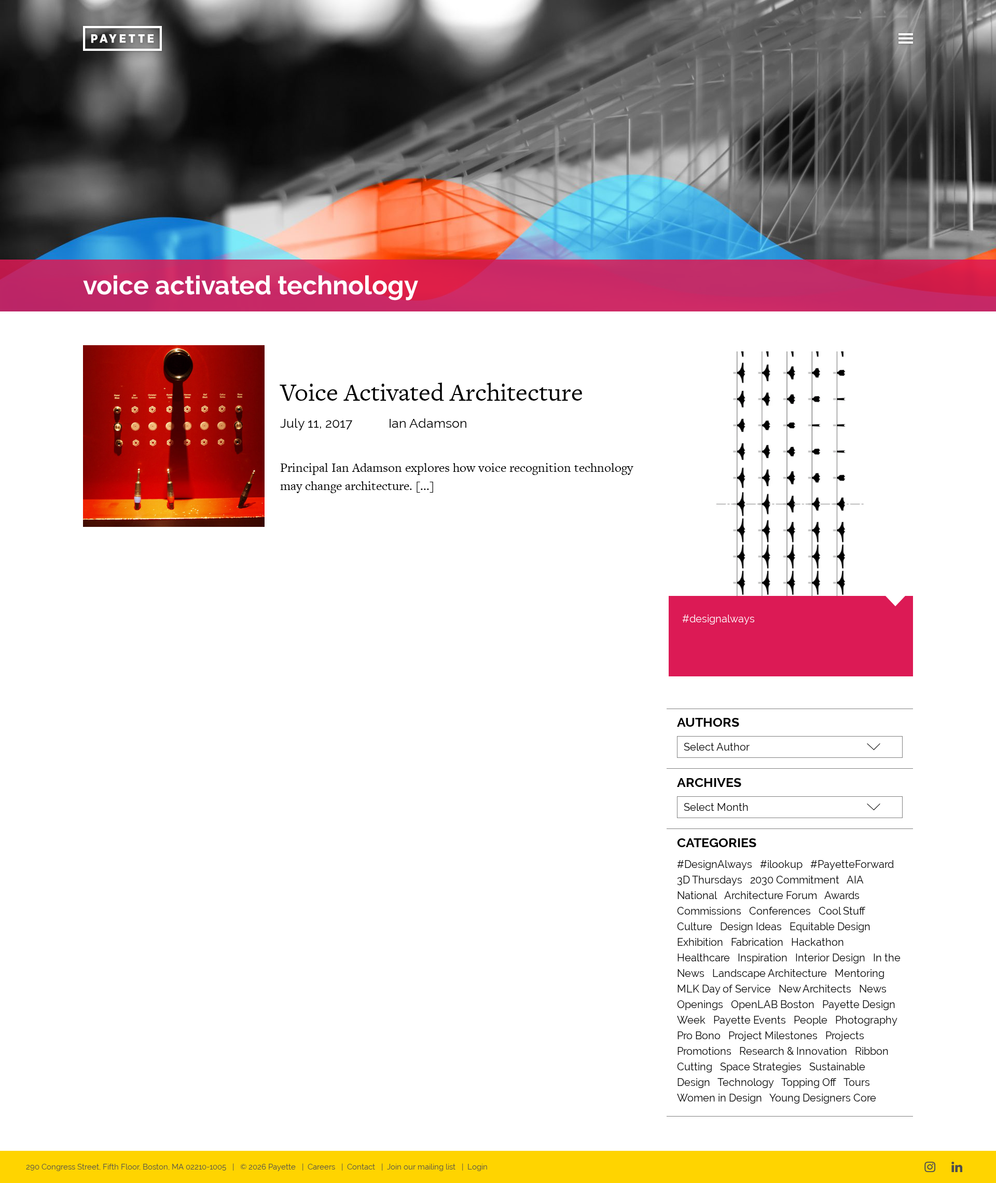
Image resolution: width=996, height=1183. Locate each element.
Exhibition (700, 942)
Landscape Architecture (769, 973)
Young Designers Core (822, 1098)
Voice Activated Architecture (431, 392)
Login (477, 1167)
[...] (425, 485)
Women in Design (719, 1098)
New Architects (815, 989)
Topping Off (808, 1082)
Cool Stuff (842, 911)
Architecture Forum (770, 895)
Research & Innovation (793, 1051)
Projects (844, 1035)
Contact (361, 1167)
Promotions (704, 1051)
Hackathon (817, 942)
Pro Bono (699, 1035)
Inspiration (762, 957)
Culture (694, 926)
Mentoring (859, 973)
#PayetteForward (852, 864)
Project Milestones (773, 1035)
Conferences (780, 911)
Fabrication (757, 942)
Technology (745, 1082)
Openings (700, 1004)
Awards (842, 895)
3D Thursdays (709, 880)
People (810, 1020)
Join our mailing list (421, 1167)
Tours (856, 1082)
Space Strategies (760, 1066)
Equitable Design (830, 926)
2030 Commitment (794, 880)
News (873, 989)
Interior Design (830, 957)
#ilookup (781, 864)
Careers (321, 1167)
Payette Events (749, 1020)
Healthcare (703, 957)
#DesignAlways (714, 864)
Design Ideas (751, 926)
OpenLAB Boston (772, 1004)
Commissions (709, 911)
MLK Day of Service (724, 989)
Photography (866, 1020)
